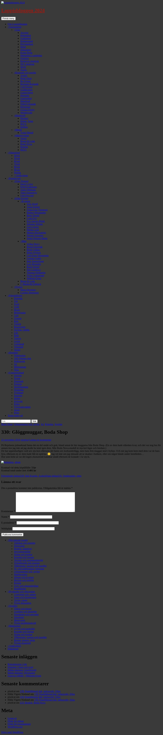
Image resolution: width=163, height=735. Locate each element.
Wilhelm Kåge (34, 278)
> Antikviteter (21, 175)
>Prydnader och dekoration (21, 591)
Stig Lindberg (34, 269)
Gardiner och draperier (25, 611)
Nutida (17, 172)
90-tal (17, 169)
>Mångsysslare (21, 135)
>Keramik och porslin (25, 72)
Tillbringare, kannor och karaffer (30, 566)
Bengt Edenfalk (35, 247)
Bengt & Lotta (27, 141)
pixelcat (25, 439)
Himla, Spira (26, 121)
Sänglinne (19, 617)
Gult (16, 315)
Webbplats (6, 528)
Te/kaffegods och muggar (27, 563)
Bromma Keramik (29, 84)
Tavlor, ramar (20, 600)
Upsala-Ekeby (27, 109)
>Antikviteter (14, 646)
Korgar (17, 583)
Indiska (24, 127)
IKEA (23, 124)
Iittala (23, 47)
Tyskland (18, 392)
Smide (17, 349)
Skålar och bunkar (23, 554)
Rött (16, 321)
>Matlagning (14, 626)
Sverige (18, 375)
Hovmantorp (26, 44)
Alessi (23, 138)
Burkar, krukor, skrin (24, 640)
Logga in (12, 718)
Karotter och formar (24, 557)
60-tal (17, 161)
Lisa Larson (33, 227)
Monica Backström (36, 232)
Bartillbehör (20, 588)
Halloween (19, 361)
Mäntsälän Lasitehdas (31, 55)
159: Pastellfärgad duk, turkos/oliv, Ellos (40, 691)
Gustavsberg (26, 92)
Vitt (16, 301)
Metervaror (19, 620)
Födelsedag (19, 355)
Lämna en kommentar (40, 439)
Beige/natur (20, 312)
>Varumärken (14, 27)
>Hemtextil (19, 115)
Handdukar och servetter (26, 614)
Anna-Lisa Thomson (37, 209)
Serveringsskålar (22, 551)
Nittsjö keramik (28, 104)
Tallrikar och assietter (24, 543)
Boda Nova (26, 144)
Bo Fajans (25, 81)
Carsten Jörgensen (29, 292)
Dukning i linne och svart (20, 667)
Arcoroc (24, 32)
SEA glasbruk (27, 64)
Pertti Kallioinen (28, 187)
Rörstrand (25, 107)
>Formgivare (14, 178)
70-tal (17, 164)
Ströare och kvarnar (24, 577)
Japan (17, 409)
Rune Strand (33, 267)
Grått (16, 307)
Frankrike (19, 389)
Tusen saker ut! (15, 415)
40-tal (17, 155)
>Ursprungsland (16, 372)
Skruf (23, 67)
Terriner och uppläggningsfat (28, 560)
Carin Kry (32, 218)
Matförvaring (20, 574)
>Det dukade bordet (18, 540)
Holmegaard (26, 41)
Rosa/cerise (19, 327)
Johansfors (25, 49)
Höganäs (24, 95)
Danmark (18, 381)
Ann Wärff (32, 204)
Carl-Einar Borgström (38, 255)
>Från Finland (21, 181)
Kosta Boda (26, 52)
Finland (18, 384)
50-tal (17, 158)
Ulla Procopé (27, 195)
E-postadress (8, 522)
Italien (17, 398)
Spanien (18, 395)
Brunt (17, 309)
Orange (17, 318)
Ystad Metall (26, 132)
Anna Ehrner (33, 207)
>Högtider (13, 352)
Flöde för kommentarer (19, 724)
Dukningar (13, 648)
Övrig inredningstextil (25, 623)
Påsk (16, 369)
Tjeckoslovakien (22, 407)
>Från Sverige (21, 198)
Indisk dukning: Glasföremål (22, 670)
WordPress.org (15, 726)
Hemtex (24, 118)
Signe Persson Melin (37, 238)
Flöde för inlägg (16, 721)
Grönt (17, 341)
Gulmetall (19, 344)
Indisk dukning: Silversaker (21, 673)
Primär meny (8, 18)
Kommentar (8, 511)
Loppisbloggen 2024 (23, 10)
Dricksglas (19, 546)
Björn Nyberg (34, 252)
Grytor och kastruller (24, 628)
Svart (16, 304)
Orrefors (24, 58)
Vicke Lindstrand (35, 275)
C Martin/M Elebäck (30, 284)
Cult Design (26, 87)
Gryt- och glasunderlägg (26, 586)
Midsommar (20, 367)
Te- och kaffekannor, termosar (29, 568)
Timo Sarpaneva (28, 192)
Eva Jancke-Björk (36, 221)
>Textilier (12, 606)
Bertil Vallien (33, 249)
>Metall (18, 129)
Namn (5, 516)
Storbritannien (21, 387)
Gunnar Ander (34, 258)
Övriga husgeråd (22, 643)
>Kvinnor (25, 201)
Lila (16, 332)
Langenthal (26, 98)
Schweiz (18, 401)
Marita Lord (33, 229)
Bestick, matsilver (23, 548)
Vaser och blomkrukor (25, 597)
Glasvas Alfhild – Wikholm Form (24, 675)
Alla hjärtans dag (22, 358)
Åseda (23, 69)
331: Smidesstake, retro (63, 475)
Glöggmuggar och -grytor (26, 424)
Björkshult (25, 35)
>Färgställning (15, 295)
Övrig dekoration (22, 603)
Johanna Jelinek (35, 224)
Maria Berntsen (28, 289)
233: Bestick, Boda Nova (32, 702)
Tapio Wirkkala (28, 189)
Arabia (23, 75)
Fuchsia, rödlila (21, 329)
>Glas (17, 29)
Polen (17, 404)
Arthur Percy (33, 244)
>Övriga (18, 287)
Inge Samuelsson (35, 261)
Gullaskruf (25, 38)
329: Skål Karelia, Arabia (23, 475)
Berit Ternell (33, 215)
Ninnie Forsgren (35, 235)
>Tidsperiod (14, 152)
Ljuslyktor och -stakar (25, 594)
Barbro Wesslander (36, 212)
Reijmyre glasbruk (29, 61)
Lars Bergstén (34, 264)
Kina (16, 412)
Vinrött (17, 324)
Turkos (17, 338)
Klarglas (18, 298)
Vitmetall (18, 347)
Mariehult (25, 101)
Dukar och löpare (23, 608)
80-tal (17, 167)
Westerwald (26, 112)
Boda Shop (26, 78)
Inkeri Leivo (26, 184)
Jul (15, 364)
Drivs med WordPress (12, 732)
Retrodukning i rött (17, 664)
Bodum (24, 147)
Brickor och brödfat (24, 580)
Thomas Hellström (36, 272)
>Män (23, 241)
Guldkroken (26, 89)
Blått (16, 335)
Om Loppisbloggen (17, 24)
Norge (17, 378)
